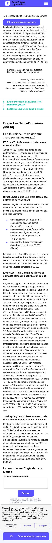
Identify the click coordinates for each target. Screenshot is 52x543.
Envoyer (26, 493)
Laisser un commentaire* (16, 476)
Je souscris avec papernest (23, 22)
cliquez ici (18, 502)
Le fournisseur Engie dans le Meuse (25, 109)
